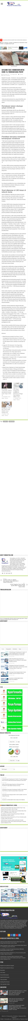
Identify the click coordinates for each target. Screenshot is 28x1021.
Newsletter (2, 970)
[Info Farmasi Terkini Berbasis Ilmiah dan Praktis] (14, 3)
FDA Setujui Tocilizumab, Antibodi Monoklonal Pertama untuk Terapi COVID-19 (6, 392)
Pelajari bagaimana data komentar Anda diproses (13, 619)
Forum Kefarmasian (4, 974)
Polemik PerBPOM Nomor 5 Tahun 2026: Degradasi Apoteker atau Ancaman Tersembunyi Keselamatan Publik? (18, 992)
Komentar (15, 649)
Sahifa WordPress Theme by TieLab (20, 1019)
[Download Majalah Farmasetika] (14, 48)
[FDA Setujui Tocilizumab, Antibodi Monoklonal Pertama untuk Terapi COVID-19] (7, 385)
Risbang (6, 42)
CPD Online (2, 972)
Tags (20, 649)
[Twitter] (14, 935)
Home (2, 42)
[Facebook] (11, 935)
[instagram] (19, 935)
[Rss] (9, 935)
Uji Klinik (10, 42)
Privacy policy (9, 1016)
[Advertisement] (14, 21)
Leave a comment (6, 75)
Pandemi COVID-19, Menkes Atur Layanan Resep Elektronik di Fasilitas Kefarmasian (10, 580)
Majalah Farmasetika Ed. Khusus (7, 967)
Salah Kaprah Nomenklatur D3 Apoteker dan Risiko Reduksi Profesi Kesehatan (16, 1000)
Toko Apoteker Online (5, 984)
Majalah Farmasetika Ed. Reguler (7, 965)
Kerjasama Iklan (22, 1016)
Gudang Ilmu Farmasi (4, 981)
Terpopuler (8, 649)
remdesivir (11, 421)
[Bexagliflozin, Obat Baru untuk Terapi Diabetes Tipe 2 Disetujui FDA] (7, 404)
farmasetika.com (6, 74)
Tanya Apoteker (3, 979)
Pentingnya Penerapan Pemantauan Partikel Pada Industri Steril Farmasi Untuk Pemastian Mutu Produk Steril (18, 667)
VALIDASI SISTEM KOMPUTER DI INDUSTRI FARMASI (15, 40)
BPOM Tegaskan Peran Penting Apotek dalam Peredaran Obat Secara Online (17, 585)
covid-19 (5, 421)
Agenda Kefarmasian (4, 977)
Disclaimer (15, 1016)
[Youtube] (17, 935)
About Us (4, 1016)
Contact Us (14, 1017)
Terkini (2, 649)
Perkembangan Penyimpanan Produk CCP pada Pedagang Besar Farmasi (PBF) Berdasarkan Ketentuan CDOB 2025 (18, 653)
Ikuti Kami (3, 932)
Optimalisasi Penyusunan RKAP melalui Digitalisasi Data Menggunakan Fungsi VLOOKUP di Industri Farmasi (17, 1007)
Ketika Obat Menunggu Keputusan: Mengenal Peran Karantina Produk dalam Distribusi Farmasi (18, 660)
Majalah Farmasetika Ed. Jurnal (9, 805)
